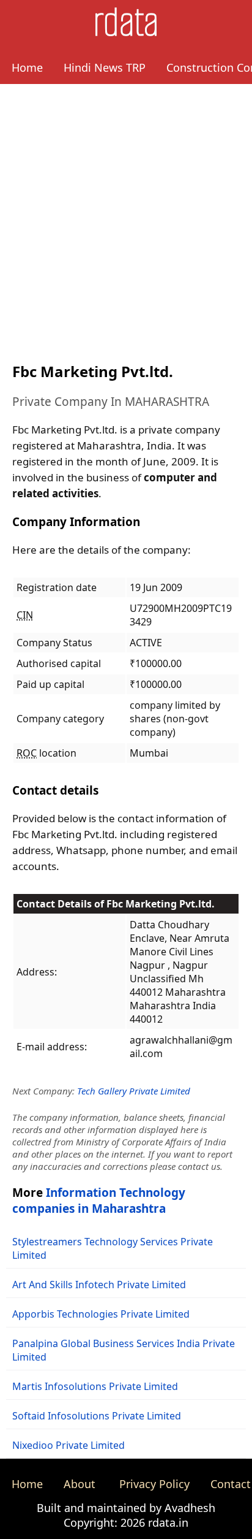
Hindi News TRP (105, 67)
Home (27, 67)
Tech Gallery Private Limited (133, 1091)
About (79, 1483)
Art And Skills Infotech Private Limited (99, 1284)
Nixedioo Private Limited (68, 1445)
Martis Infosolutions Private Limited (95, 1386)
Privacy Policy (154, 1483)
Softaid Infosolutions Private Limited (96, 1416)
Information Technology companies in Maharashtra (98, 1200)
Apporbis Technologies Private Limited (101, 1314)
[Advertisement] (126, 216)
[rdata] (126, 32)
